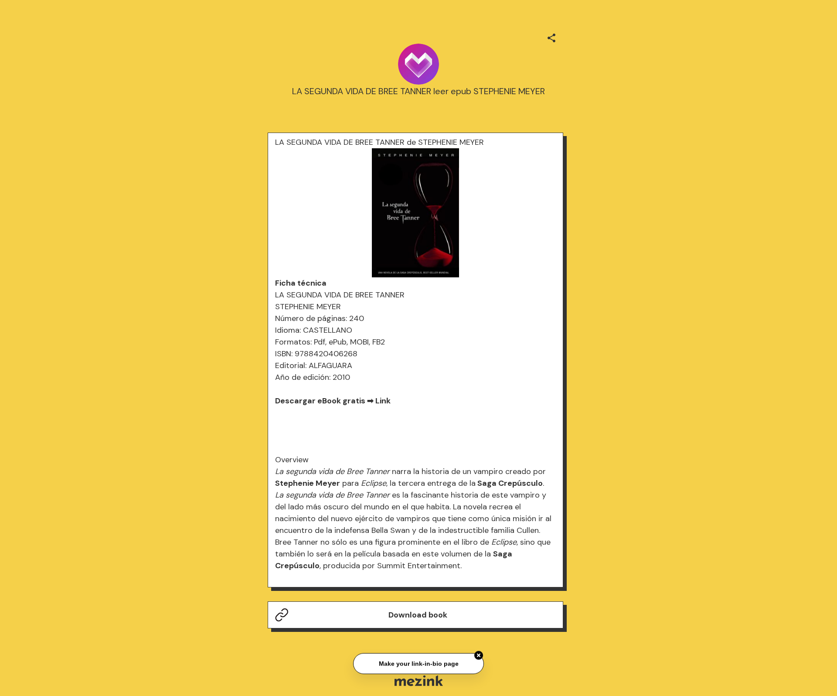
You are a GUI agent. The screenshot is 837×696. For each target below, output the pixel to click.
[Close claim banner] (478, 654)
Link (383, 401)
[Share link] (551, 36)
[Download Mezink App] (419, 680)
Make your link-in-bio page (418, 662)
